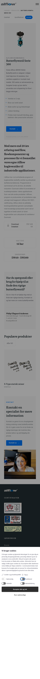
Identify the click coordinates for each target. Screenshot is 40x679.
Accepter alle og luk (20, 589)
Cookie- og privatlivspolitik (12, 574)
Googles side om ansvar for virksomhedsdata (23, 568)
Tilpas (26, 575)
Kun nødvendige (20, 595)
